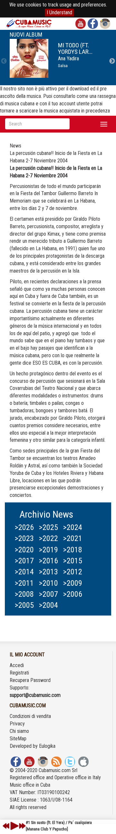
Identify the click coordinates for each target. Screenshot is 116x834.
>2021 (72, 538)
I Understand (59, 12)
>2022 (48, 538)
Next (112, 61)
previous (6, 825)
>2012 (72, 571)
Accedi (17, 665)
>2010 (48, 583)
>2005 (24, 605)
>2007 (48, 594)
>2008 (24, 594)
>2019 (48, 549)
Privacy (17, 724)
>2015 (72, 560)
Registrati (19, 673)
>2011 (24, 583)
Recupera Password (30, 680)
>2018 (72, 549)
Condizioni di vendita (30, 716)
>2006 (72, 594)
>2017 (24, 560)
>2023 (24, 538)
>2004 (48, 605)
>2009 (72, 583)
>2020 (24, 549)
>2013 (48, 571)
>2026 (24, 527)
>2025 (48, 527)
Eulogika (47, 746)
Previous (4, 61)
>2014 (24, 571)
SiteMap (18, 738)
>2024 (72, 527)
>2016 (48, 560)
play (13, 825)
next (22, 825)
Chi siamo (19, 731)
